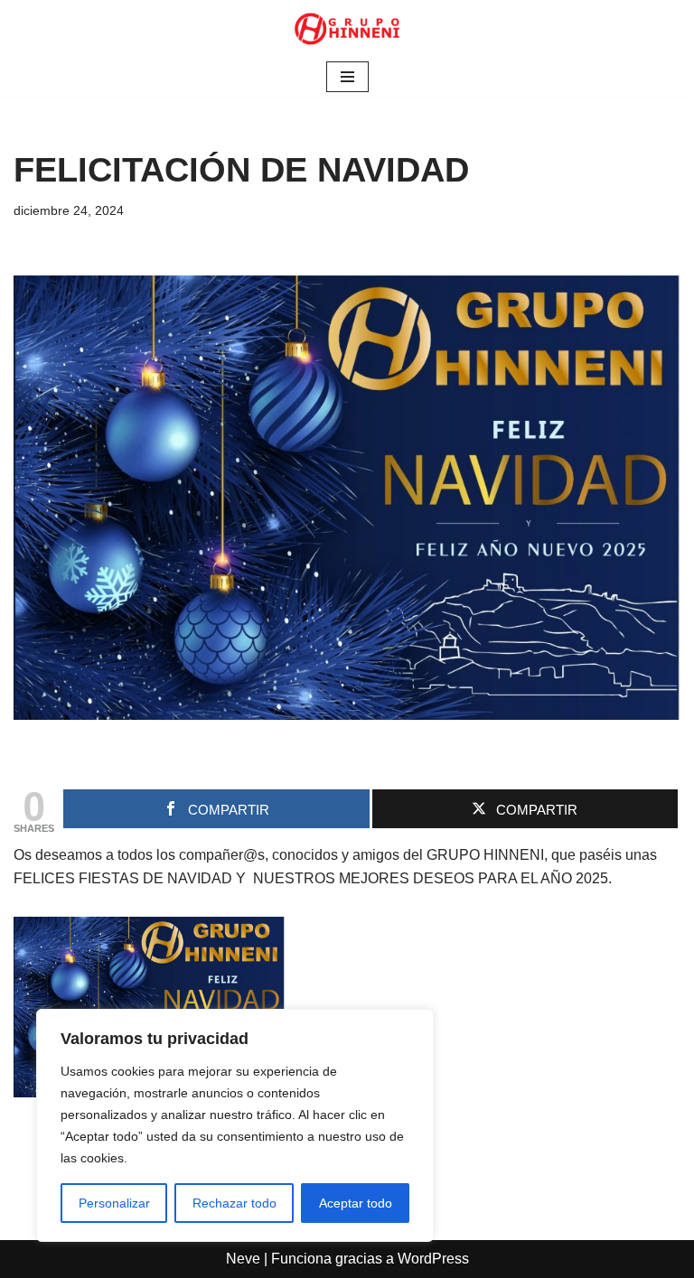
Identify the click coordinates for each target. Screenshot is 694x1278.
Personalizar (114, 1203)
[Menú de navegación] (347, 76)
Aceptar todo (355, 1203)
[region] (235, 1125)
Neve (243, 1258)
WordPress (433, 1258)
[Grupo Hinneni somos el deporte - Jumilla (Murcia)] (347, 29)
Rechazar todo (234, 1203)
